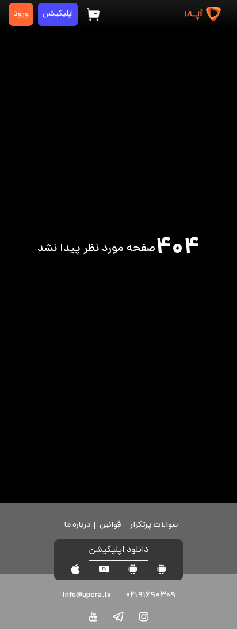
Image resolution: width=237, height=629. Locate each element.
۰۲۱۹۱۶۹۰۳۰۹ (150, 595)
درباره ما (77, 525)
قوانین (110, 525)
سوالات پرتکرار (154, 525)
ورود (21, 14)
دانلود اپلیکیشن (118, 550)
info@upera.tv (86, 595)
